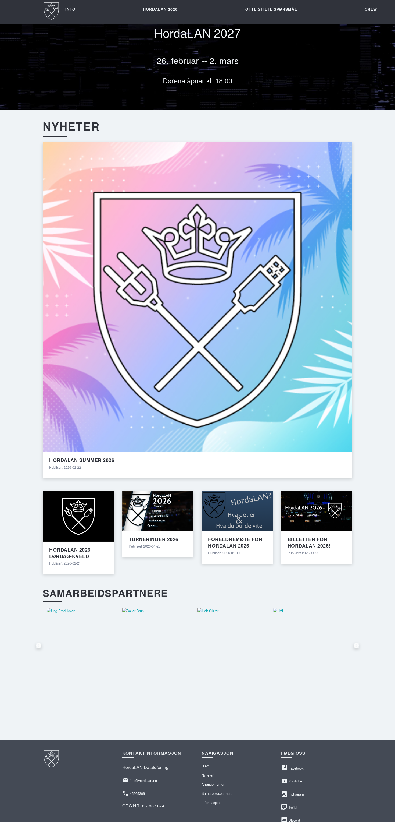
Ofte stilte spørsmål (271, 9)
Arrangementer (213, 784)
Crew (371, 9)
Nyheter (207, 775)
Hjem (206, 765)
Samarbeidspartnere (217, 793)
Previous (38, 645)
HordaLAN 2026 (160, 9)
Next (356, 645)
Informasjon (211, 802)
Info (70, 9)
